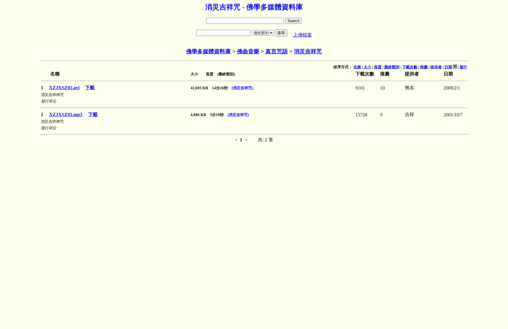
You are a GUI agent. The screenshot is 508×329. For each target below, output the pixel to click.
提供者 (436, 67)
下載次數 (409, 67)
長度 (378, 67)
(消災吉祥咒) (242, 88)
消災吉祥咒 (308, 51)
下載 (90, 87)
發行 (463, 67)
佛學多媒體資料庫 (208, 51)
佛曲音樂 (248, 51)
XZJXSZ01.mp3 (65, 114)
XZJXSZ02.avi (64, 87)
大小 (367, 67)
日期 (448, 67)
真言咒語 (276, 51)
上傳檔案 (302, 34)
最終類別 (392, 67)
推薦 (424, 67)
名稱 (357, 67)
